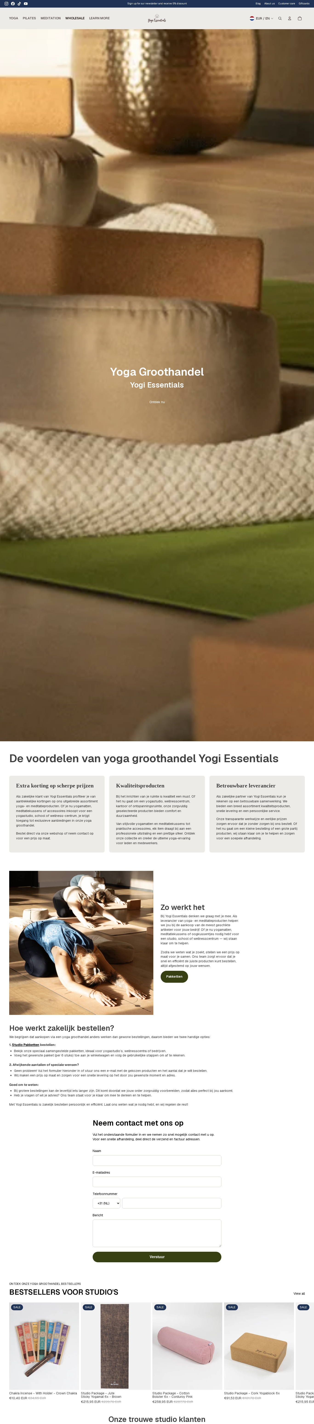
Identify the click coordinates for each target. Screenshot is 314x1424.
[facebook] (13, 4)
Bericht (98, 1215)
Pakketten (174, 976)
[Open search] (280, 18)
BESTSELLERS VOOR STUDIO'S (63, 1292)
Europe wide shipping (157, 3)
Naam (97, 1151)
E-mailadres (101, 1172)
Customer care (286, 3)
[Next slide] (300, 1353)
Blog (258, 3)
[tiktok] (19, 4)
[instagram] (6, 4)
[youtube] (26, 4)
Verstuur (157, 1257)
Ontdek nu (157, 402)
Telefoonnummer (105, 1194)
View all (299, 1293)
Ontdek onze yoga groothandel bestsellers (45, 1284)
